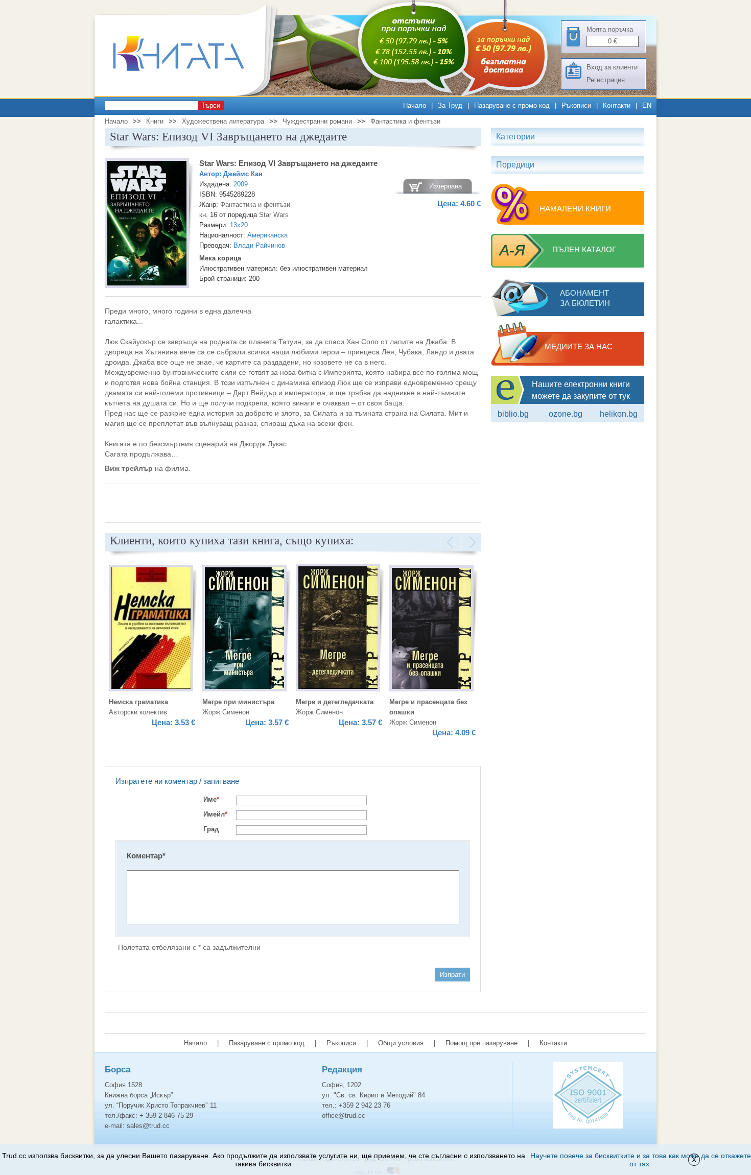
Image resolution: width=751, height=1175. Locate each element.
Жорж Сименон (225, 712)
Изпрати (452, 974)
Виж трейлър (129, 468)
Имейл (215, 814)
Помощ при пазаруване (481, 1043)
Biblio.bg (513, 414)
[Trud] (189, 94)
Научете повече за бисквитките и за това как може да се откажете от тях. (640, 1160)
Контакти (616, 105)
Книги (154, 121)
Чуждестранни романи (317, 121)
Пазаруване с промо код (512, 105)
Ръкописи (576, 105)
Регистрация (605, 80)
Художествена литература (223, 121)
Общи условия (401, 1043)
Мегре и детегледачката (334, 702)
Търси (210, 105)
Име (211, 799)
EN (646, 105)
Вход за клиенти (612, 67)
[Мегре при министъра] (244, 629)
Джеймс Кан (243, 174)
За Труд (450, 105)
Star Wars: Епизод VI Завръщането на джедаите (288, 163)
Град (211, 829)
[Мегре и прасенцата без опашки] (431, 629)
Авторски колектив (138, 712)
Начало (414, 105)
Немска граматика (138, 702)
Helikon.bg (619, 414)
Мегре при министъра (238, 702)
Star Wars (274, 215)
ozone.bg (565, 414)
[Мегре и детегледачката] (338, 629)
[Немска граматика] (151, 629)
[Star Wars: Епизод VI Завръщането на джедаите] (147, 224)
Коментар (146, 855)
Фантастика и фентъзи (405, 121)
